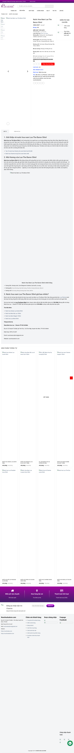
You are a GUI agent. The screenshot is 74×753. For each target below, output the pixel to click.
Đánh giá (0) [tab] (17, 131)
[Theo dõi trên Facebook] (64, 1)
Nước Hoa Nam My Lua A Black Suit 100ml (27, 462)
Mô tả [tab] (5, 131)
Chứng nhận (40, 10)
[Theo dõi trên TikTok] (69, 606)
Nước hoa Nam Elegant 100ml (13, 316)
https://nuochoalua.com (6, 631)
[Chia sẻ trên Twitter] (36, 83)
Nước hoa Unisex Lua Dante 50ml (14, 311)
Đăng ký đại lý (30, 625)
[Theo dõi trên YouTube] (71, 1)
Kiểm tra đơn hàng (31, 622)
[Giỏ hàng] (71, 378)
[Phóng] (8, 123)
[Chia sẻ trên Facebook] (34, 83)
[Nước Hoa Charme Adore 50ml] (46, 523)
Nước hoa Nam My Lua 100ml (13, 313)
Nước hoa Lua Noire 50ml (12, 318)
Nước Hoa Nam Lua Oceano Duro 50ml (27, 580)
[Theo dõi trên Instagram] (66, 606)
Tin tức (55, 10)
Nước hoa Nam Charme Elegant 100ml (63, 462)
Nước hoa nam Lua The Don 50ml (64, 580)
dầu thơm (38, 74)
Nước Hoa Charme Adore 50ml (45, 580)
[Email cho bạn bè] (39, 83)
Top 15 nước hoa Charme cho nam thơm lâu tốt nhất (18, 151)
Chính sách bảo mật (31, 630)
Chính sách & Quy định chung (33, 633)
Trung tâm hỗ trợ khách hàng (33, 620)
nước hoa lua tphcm (38, 78)
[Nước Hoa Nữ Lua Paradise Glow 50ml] (9, 523)
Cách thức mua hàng (32, 628)
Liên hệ (61, 10)
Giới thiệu (31, 10)
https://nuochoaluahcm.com (7, 633)
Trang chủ (14, 10)
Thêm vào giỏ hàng (48, 64)
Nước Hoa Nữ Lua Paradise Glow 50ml (9, 580)
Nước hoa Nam (44, 33)
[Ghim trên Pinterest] (41, 83)
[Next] (27, 71)
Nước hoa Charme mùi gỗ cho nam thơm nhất (17, 153)
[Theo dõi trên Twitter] (67, 1)
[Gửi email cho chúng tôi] (68, 1)
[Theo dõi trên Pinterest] (70, 1)
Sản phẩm (22, 10)
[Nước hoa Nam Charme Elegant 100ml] (64, 406)
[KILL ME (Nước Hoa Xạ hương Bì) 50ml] (46, 406)
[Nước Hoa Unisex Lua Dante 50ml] (9, 406)
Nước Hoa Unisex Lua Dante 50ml (9, 462)
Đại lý (48, 10)
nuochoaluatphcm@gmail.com (10, 626)
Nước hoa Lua (38, 76)
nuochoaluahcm (37, 80)
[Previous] (8, 71)
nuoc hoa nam (47, 78)
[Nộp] (49, 6)
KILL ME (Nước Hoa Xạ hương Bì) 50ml (44, 462)
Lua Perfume (44, 74)
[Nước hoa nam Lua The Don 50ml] (64, 523)
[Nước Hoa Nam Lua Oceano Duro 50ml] (28, 523)
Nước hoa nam (13, 14)
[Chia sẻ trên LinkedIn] (43, 83)
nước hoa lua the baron (48, 76)
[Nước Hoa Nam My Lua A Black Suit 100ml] (28, 406)
